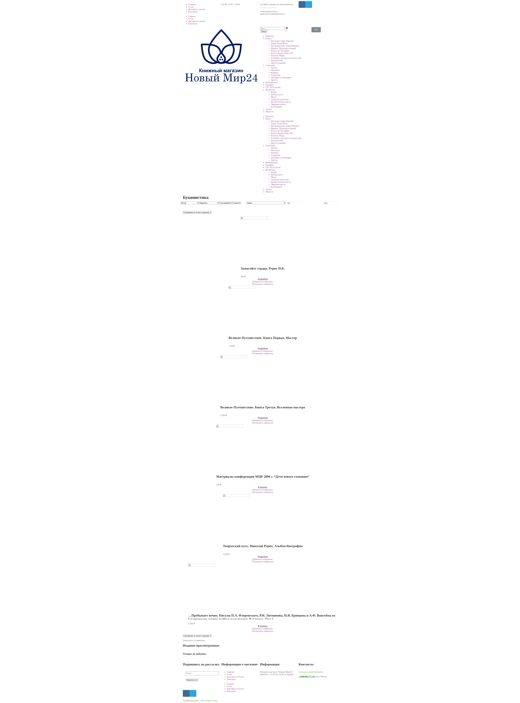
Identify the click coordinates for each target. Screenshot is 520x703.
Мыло (273, 97)
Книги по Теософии (280, 51)
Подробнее (263, 279)
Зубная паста (277, 94)
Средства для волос (280, 99)
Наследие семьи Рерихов (282, 41)
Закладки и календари (281, 77)
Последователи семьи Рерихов (285, 46)
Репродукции (271, 82)
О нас (191, 7)
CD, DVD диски (273, 87)
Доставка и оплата (196, 9)
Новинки (269, 36)
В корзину (262, 487)
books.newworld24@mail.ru (311, 672)
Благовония (276, 107)
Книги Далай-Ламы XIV (282, 53)
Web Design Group (209, 700)
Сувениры (270, 65)
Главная (192, 4)
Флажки (274, 72)
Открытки (275, 75)
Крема (274, 92)
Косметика (270, 90)
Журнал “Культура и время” (283, 48)
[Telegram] (308, 4)
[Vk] (302, 4)
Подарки (269, 85)
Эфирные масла (278, 104)
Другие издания (278, 63)
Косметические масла (281, 102)
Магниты (275, 70)
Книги (268, 38)
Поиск (263, 31)
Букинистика (277, 60)
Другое (274, 80)
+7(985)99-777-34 (268, 7)
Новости (269, 111)
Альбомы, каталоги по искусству (286, 58)
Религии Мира (277, 55)
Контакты (192, 12)
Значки (274, 68)
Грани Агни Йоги (279, 43)
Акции (268, 109)
